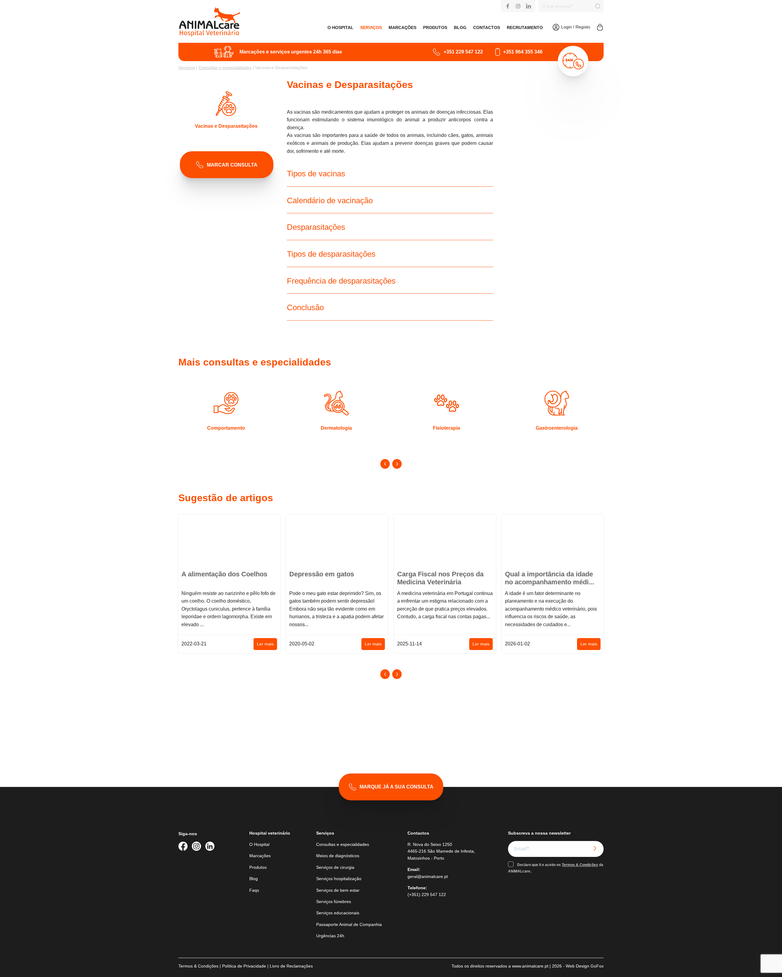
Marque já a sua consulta (396, 786)
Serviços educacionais (337, 912)
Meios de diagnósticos (337, 855)
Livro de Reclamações (291, 966)
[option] (225, 411)
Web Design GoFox (585, 966)
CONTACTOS (486, 27)
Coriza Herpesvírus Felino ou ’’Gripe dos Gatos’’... (551, 578)
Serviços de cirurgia (335, 867)
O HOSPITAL (340, 27)
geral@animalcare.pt (427, 876)
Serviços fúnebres (333, 901)
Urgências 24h (330, 935)
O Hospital (259, 844)
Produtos (435, 27)
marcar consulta (232, 164)
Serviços (186, 67)
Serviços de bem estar (338, 890)
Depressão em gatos (213, 574)
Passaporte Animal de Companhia (349, 924)
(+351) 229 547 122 (426, 894)
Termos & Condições (580, 865)
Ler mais (265, 643)
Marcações (402, 27)
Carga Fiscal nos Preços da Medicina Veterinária (332, 578)
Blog (460, 27)
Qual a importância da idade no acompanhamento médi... (441, 578)
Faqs (254, 890)
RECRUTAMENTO (525, 27)
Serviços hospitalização (338, 878)
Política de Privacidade (244, 966)
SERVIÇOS (371, 27)
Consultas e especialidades (225, 67)
